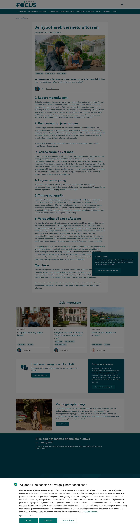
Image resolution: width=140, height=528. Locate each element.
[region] (70, 503)
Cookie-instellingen (68, 520)
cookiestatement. (91, 511)
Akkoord (28, 520)
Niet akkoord (48, 520)
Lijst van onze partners (26, 516)
